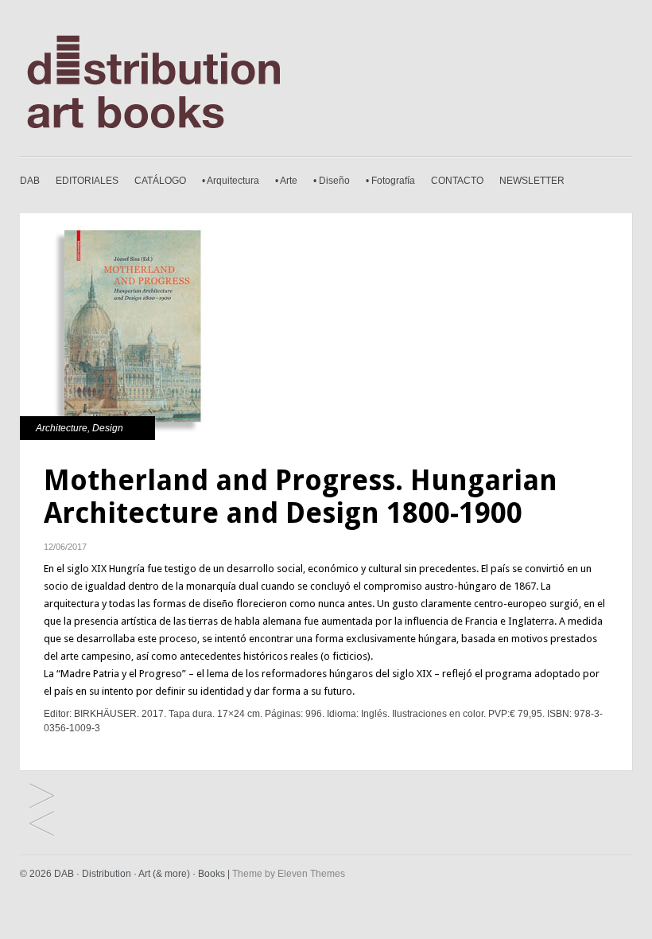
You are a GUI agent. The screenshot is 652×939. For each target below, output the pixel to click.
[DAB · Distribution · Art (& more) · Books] (177, 136)
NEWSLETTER (532, 180)
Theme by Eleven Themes (288, 873)
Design (107, 428)
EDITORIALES (87, 180)
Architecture (61, 428)
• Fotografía (390, 180)
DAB (30, 180)
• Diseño (331, 180)
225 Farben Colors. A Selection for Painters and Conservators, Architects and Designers (42, 797)
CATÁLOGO (160, 180)
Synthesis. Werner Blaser (42, 825)
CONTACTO (457, 180)
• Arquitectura (230, 180)
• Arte (286, 180)
